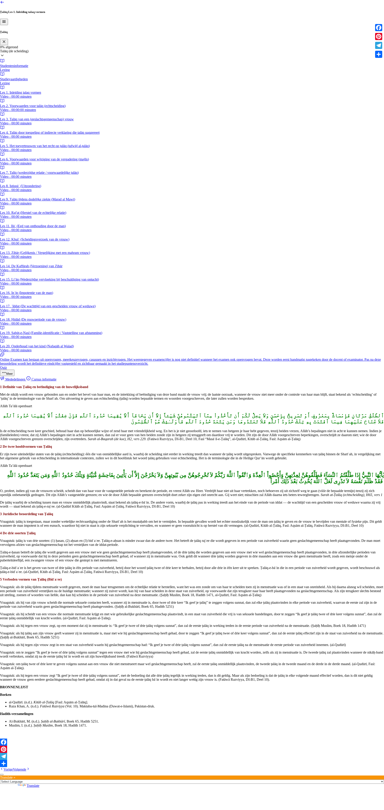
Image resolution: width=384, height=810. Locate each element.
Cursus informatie (43, 379)
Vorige (8, 769)
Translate (33, 786)
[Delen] (192, 763)
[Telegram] (192, 756)
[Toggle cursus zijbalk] (4, 22)
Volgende (19, 769)
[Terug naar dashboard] (2, 3)
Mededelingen (15, 379)
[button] (192, 54)
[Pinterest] (192, 749)
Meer (9, 373)
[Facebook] (192, 742)
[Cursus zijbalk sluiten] (4, 42)
